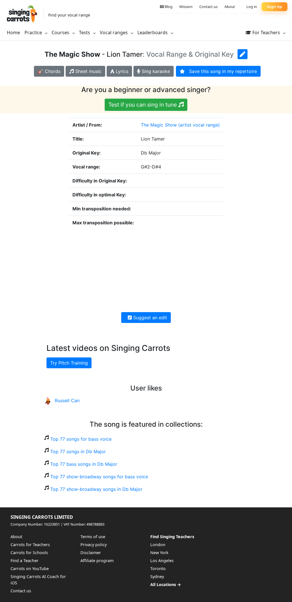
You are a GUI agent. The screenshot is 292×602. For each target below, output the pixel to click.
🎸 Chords (49, 71)
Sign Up (274, 6)
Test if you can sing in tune (143, 104)
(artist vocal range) (199, 125)
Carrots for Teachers (30, 544)
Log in (251, 6)
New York (159, 552)
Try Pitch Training (69, 363)
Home (13, 32)
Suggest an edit (149, 317)
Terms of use (92, 536)
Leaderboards (153, 32)
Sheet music (88, 71)
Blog (168, 6)
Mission (185, 6)
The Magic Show (159, 125)
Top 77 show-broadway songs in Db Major (96, 489)
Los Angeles (162, 560)
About (229, 6)
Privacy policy (93, 544)
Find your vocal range (69, 15)
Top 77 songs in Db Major (78, 451)
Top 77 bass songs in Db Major (83, 464)
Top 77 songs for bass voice (80, 439)
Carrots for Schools (29, 552)
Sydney (157, 576)
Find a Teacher (24, 560)
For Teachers (266, 32)
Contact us (208, 6)
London (157, 544)
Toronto (158, 568)
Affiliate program (96, 560)
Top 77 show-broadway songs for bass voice (99, 476)
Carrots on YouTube (30, 568)
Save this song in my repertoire (221, 71)
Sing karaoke (155, 71)
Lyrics (121, 71)
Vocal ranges (114, 32)
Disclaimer (90, 552)
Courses (61, 32)
